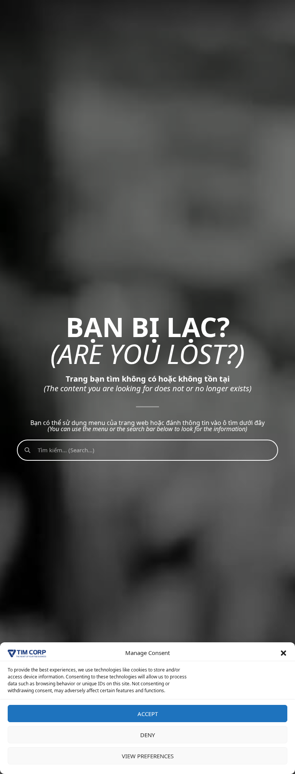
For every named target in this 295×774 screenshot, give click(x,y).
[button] (283, 653)
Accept (148, 714)
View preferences (148, 756)
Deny (147, 735)
